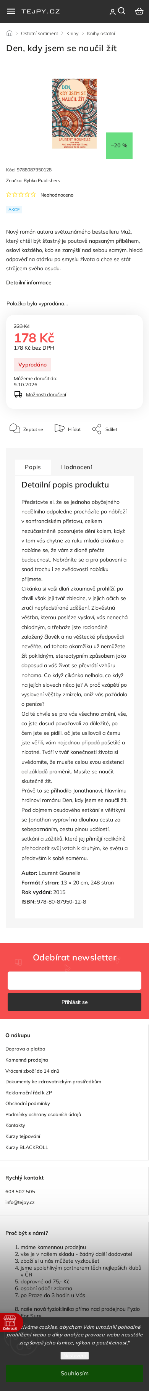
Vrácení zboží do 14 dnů (32, 1071)
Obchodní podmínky (27, 1103)
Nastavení (74, 1356)
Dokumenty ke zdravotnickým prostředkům (53, 1081)
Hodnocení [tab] (76, 467)
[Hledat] (122, 10)
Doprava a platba (25, 1049)
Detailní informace (29, 282)
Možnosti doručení (46, 394)
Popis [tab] (33, 467)
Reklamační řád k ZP (28, 1092)
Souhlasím (75, 1373)
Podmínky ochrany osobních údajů (43, 1114)
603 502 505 (20, 1191)
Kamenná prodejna (26, 1060)
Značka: (33, 180)
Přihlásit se (75, 1002)
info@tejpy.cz (20, 1202)
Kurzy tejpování (22, 1136)
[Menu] (11, 11)
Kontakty (15, 1125)
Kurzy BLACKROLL (26, 1147)
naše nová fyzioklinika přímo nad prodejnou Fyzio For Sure (80, 1312)
